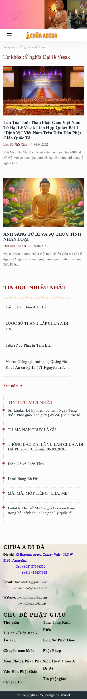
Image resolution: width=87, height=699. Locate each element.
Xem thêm (10, 386)
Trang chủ (9, 47)
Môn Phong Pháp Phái (23, 661)
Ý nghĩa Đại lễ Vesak (32, 47)
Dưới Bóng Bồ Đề (23, 478)
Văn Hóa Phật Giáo (20, 672)
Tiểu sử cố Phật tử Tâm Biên (29, 345)
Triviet (65, 695)
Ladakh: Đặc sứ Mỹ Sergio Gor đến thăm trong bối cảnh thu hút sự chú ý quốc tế (41, 510)
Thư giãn (11, 623)
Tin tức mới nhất (30, 402)
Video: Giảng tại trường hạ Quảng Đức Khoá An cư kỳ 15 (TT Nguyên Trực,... (38, 364)
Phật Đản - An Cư (14, 246)
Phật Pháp (52, 651)
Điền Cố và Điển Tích (26, 464)
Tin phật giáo (54, 679)
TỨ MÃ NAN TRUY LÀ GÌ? (32, 429)
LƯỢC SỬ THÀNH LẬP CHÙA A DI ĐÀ (37, 326)
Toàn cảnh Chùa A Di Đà (26, 307)
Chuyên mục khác (18, 651)
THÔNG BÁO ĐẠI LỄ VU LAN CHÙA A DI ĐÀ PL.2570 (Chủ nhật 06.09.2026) (45, 446)
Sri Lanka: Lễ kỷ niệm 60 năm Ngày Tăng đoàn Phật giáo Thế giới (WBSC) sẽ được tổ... (45, 412)
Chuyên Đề (13, 682)
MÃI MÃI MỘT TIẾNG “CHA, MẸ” (38, 493)
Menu (10, 35)
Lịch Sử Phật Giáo (15, 144)
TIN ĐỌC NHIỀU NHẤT (34, 287)
